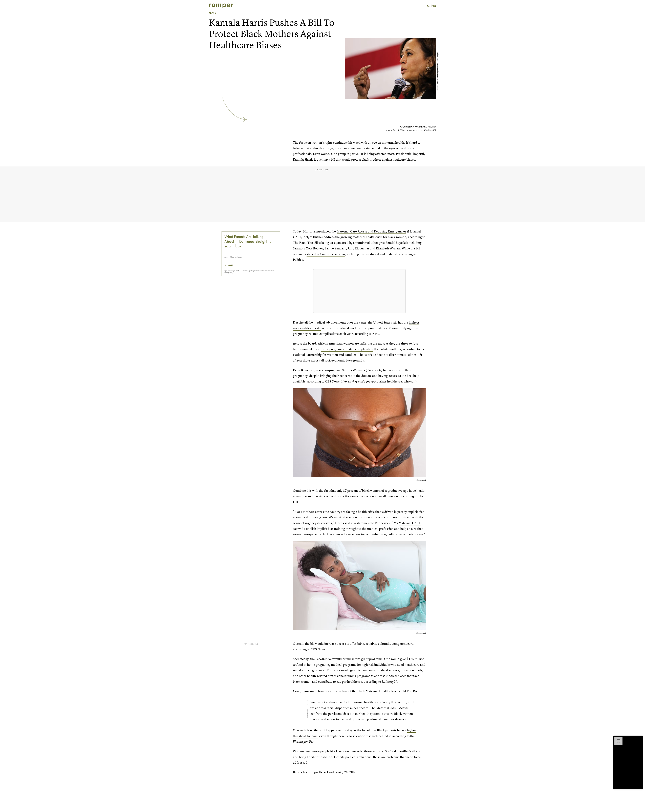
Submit (228, 265)
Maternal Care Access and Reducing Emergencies (371, 231)
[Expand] (616, 739)
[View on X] (359, 291)
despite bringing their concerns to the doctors (340, 376)
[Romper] (221, 5)
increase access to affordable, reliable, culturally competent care (368, 644)
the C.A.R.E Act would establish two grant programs (346, 659)
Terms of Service (265, 270)
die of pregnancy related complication (347, 349)
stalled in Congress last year (326, 254)
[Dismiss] (639, 739)
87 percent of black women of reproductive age (375, 490)
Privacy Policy (228, 272)
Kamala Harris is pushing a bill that (317, 159)
